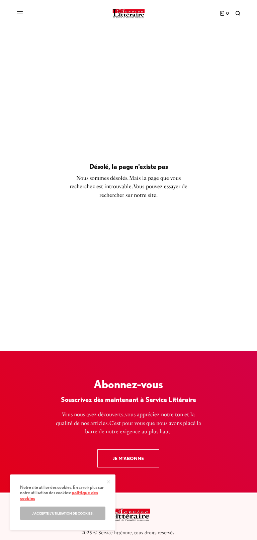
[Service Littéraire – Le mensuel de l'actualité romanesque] (128, 13)
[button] (128, 458)
